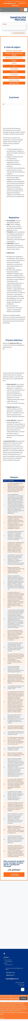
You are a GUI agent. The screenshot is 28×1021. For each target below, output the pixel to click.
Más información (14, 998)
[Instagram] (25, 9)
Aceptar (23, 998)
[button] (22, 9)
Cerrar (2, 1018)
